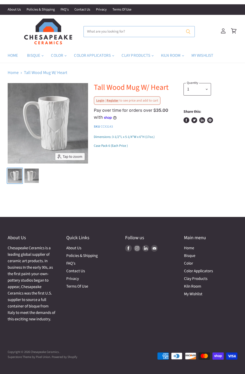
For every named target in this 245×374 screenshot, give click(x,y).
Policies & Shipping (41, 10)
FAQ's (65, 10)
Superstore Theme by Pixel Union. (29, 357)
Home (13, 55)
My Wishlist (202, 55)
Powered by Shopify (64, 357)
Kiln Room (171, 55)
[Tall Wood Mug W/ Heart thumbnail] (31, 175)
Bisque (34, 55)
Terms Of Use (121, 10)
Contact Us (82, 10)
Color (57, 55)
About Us (14, 10)
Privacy (101, 10)
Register (112, 100)
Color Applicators (92, 55)
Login (100, 100)
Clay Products (136, 55)
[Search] (188, 31)
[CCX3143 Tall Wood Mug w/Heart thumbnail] (14, 175)
